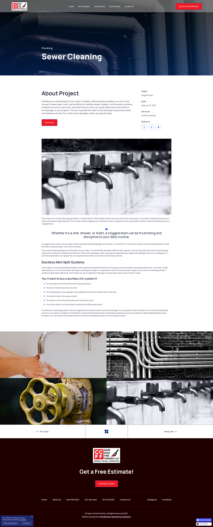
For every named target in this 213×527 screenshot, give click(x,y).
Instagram (152, 499)
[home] (19, 6)
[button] (84, 6)
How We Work (72, 499)
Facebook (166, 499)
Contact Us (129, 6)
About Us (57, 499)
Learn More (22, 520)
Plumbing (47, 48)
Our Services (99, 6)
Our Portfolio (114, 6)
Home (71, 6)
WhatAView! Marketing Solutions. (115, 516)
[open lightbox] (53, 354)
